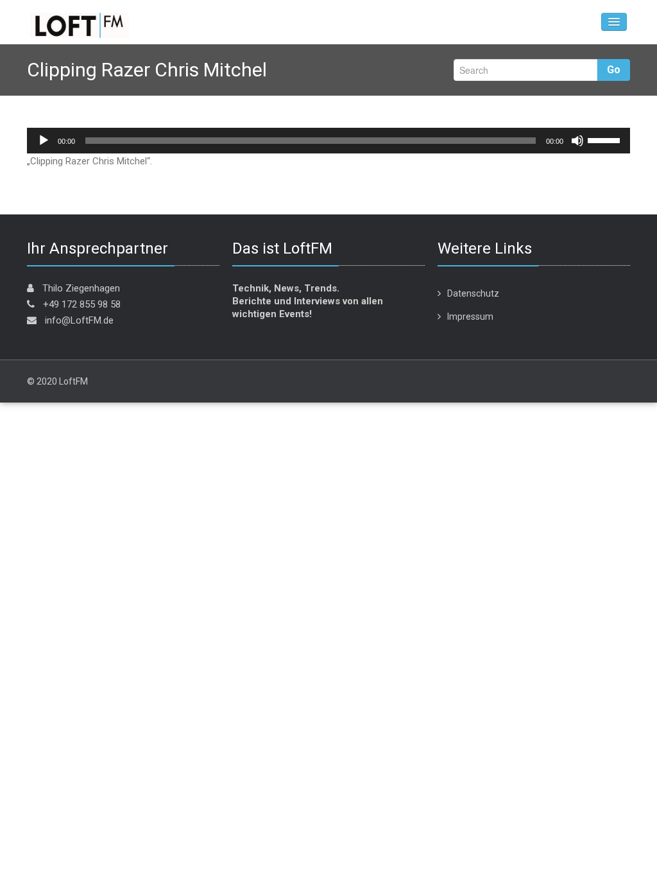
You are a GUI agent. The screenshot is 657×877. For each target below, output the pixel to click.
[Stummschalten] (577, 140)
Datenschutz (473, 293)
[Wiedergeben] (43, 140)
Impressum (470, 316)
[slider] (606, 139)
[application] (328, 140)
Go (613, 70)
